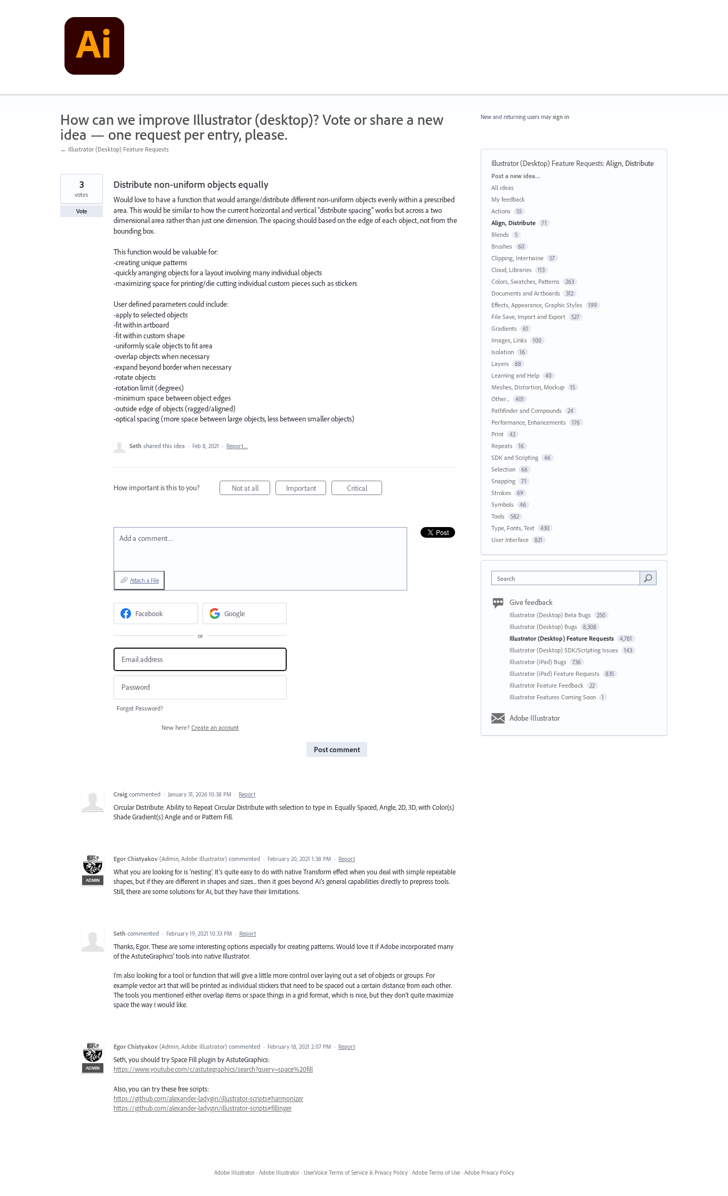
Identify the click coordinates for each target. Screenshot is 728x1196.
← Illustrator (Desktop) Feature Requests (114, 149)
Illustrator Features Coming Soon (553, 697)
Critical (364, 489)
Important (306, 489)
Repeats (502, 446)
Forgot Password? (140, 708)
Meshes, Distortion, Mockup (527, 387)
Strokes (501, 493)
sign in (561, 117)
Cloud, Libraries (511, 270)
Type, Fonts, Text (513, 528)
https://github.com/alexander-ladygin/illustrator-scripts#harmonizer (208, 1098)
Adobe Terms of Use (436, 1172)
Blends (500, 234)
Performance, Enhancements (528, 422)
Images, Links (509, 340)
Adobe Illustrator (534, 718)
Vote (81, 211)
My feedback (508, 199)
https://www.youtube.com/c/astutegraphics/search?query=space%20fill (213, 1069)
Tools (498, 516)
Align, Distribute (630, 163)
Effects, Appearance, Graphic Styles (537, 305)
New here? (200, 727)
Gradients (504, 328)
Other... (500, 399)
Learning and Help (515, 375)
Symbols (502, 504)
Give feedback (531, 602)
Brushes (501, 246)
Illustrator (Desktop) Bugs (544, 627)
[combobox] (568, 578)
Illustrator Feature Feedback (547, 685)
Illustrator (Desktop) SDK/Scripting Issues (564, 650)
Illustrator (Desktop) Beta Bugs (551, 615)
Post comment (337, 749)
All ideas (502, 188)
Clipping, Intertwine (517, 258)
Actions (501, 211)
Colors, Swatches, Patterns (525, 281)
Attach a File (144, 580)
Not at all (251, 489)
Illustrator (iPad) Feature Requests (555, 673)
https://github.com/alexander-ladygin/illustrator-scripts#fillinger (203, 1108)
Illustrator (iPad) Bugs (538, 662)
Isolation (502, 352)
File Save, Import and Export (528, 317)
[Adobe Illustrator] (94, 47)
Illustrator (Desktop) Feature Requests (547, 163)
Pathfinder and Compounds (526, 410)
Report (247, 794)
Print (497, 434)
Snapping (503, 481)
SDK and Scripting (514, 457)
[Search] (648, 578)
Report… (237, 446)
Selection (503, 469)
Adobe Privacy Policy (489, 1172)
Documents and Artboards (525, 293)
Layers (500, 364)
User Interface (510, 540)
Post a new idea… (515, 176)
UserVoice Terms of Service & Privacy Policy (356, 1172)
